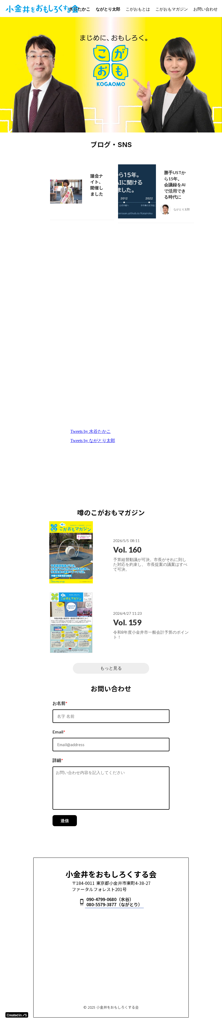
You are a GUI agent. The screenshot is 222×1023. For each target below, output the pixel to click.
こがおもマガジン (171, 8)
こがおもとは (138, 8)
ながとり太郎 (108, 8)
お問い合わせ (205, 8)
